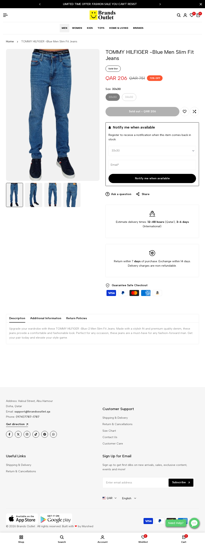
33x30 (113, 98)
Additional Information (45, 318)
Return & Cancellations (117, 424)
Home (10, 41)
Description (17, 318)
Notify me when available (152, 178)
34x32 (129, 98)
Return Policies (76, 318)
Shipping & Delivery (115, 417)
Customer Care (112, 443)
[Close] (200, 4)
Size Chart (109, 430)
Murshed (87, 526)
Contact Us (109, 437)
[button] (184, 111)
